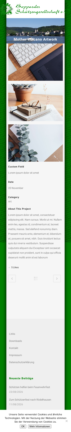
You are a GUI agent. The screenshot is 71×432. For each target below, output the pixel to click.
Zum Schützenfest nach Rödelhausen (30, 399)
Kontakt (13, 348)
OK (23, 426)
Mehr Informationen (39, 426)
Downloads (15, 340)
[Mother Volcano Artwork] (35, 63)
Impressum (15, 355)
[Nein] (66, 421)
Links (12, 333)
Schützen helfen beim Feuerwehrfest (29, 387)
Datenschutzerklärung (21, 362)
